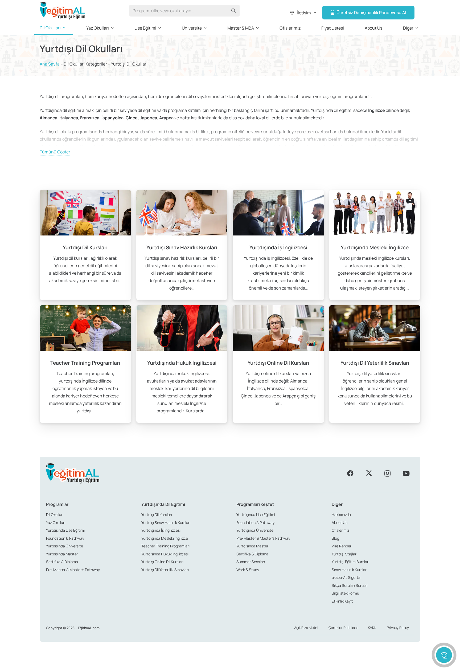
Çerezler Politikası (343, 627)
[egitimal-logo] (62, 10)
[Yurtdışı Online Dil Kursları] (278, 364)
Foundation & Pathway (65, 538)
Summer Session (250, 561)
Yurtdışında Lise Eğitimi (65, 530)
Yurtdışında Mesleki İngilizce (164, 538)
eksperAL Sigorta (346, 577)
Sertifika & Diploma (62, 561)
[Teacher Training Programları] (85, 364)
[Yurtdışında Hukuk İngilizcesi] (182, 364)
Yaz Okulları (55, 522)
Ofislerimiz (340, 530)
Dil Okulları (54, 514)
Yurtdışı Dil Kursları (156, 514)
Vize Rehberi (342, 545)
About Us (339, 522)
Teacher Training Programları (165, 545)
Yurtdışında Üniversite (64, 545)
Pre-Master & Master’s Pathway (73, 569)
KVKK (372, 627)
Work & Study (247, 569)
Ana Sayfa (50, 64)
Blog (335, 538)
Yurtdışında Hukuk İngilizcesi (164, 553)
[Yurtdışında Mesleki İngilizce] (375, 245)
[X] (369, 473)
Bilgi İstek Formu (345, 593)
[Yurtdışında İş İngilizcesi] (278, 245)
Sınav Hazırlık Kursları (349, 569)
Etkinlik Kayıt (342, 601)
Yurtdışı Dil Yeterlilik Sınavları (165, 569)
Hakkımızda (341, 514)
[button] (302, 13)
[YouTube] (406, 473)
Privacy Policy (398, 627)
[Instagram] (387, 473)
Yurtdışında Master (62, 553)
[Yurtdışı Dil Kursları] (85, 245)
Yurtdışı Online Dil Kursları (162, 561)
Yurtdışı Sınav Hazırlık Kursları (165, 522)
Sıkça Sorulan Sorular (350, 585)
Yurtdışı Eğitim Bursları (350, 561)
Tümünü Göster (55, 152)
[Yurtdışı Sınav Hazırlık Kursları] (182, 245)
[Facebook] (350, 473)
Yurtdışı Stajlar (344, 553)
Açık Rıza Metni (306, 627)
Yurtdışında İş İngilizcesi (160, 530)
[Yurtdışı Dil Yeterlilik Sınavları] (375, 364)
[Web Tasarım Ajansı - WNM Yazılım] (230, 665)
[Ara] (234, 11)
